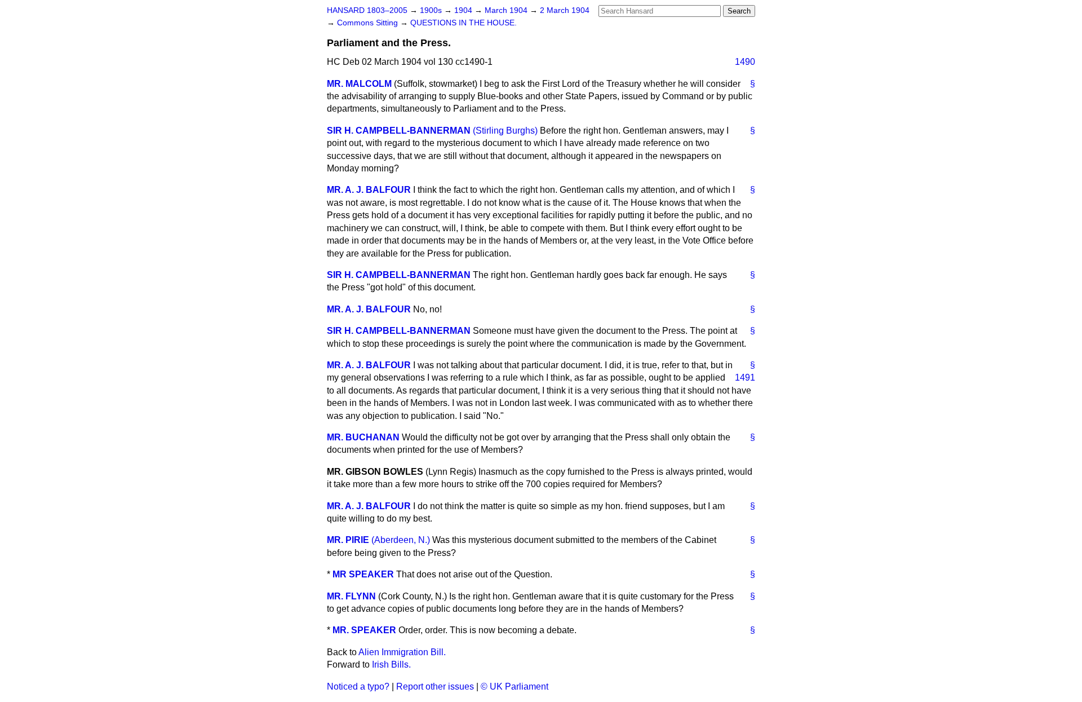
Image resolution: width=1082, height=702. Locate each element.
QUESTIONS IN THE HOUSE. (463, 23)
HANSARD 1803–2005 (367, 10)
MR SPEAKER (363, 574)
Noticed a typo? (358, 686)
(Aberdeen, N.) (400, 540)
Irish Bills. (391, 664)
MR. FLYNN (351, 596)
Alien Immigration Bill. (402, 652)
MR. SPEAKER (364, 630)
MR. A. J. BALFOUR (369, 190)
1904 (464, 10)
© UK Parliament (514, 686)
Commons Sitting (368, 23)
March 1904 (507, 10)
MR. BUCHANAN (363, 437)
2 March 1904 (564, 10)
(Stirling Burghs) (505, 130)
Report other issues (435, 686)
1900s (432, 10)
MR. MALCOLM (359, 84)
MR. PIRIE (348, 540)
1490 (745, 62)
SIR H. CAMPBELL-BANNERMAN (399, 130)
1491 (745, 377)
